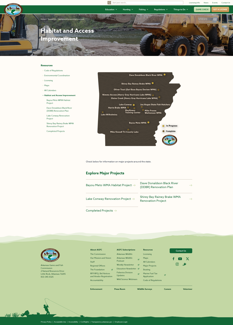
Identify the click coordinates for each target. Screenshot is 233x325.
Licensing (147, 254)
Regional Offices (97, 265)
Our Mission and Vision (100, 258)
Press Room (119, 289)
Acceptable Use (60, 322)
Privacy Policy (46, 322)
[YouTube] (180, 258)
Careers (167, 289)
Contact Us (225, 2)
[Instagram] (177, 264)
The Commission (98, 254)
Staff (92, 261)
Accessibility (73, 322)
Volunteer (187, 289)
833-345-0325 (47, 276)
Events (215, 2)
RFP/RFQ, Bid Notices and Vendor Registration (101, 275)
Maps (145, 258)
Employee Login (121, 322)
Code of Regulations (152, 280)
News (206, 2)
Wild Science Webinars (127, 279)
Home (43, 19)
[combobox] (145, 2)
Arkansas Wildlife (124, 254)
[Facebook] (173, 258)
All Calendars (149, 261)
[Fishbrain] (184, 264)
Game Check (202, 9)
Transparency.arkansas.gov (101, 322)
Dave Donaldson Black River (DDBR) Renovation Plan (59, 109)
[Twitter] (187, 258)
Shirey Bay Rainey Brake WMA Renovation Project (60, 125)
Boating (146, 269)
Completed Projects (56, 131)
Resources (52, 19)
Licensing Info (194, 2)
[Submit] (109, 2)
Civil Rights (84, 322)
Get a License (220, 9)
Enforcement (96, 289)
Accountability (96, 280)
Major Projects (149, 265)
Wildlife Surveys (144, 289)
